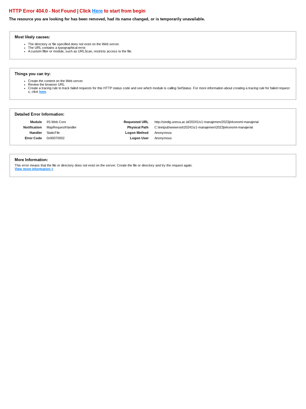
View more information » (34, 169)
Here (97, 10)
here (42, 91)
